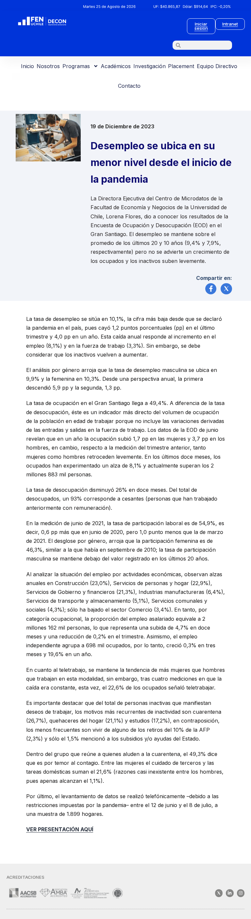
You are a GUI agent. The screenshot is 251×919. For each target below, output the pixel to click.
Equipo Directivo (217, 66)
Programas (76, 66)
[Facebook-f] (210, 288)
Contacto (129, 86)
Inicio (27, 66)
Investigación (149, 66)
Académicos (116, 66)
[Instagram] (240, 893)
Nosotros (48, 66)
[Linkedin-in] (229, 893)
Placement (181, 66)
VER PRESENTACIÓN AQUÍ (59, 829)
